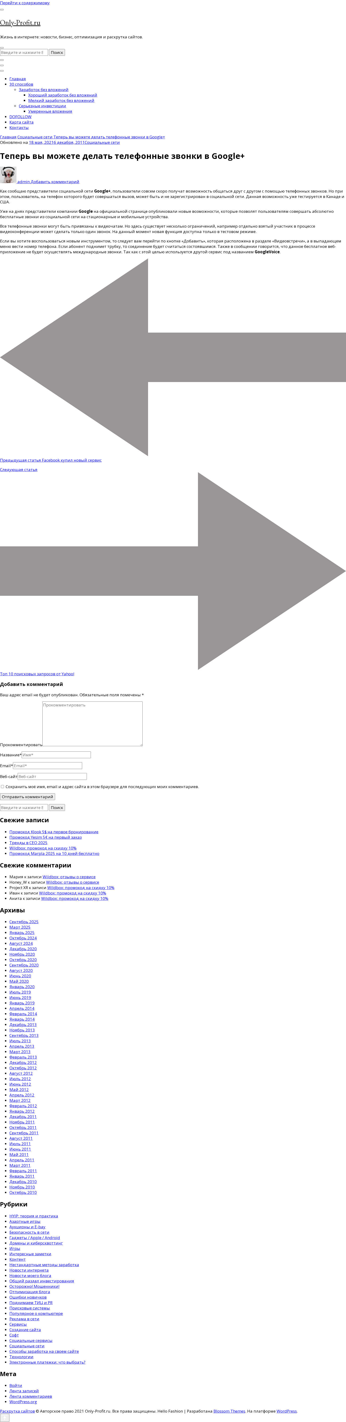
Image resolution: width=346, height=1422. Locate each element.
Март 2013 (20, 1051)
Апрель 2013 (21, 1046)
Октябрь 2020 (23, 959)
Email (6, 765)
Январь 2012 (22, 1111)
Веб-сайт (9, 776)
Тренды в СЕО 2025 (28, 842)
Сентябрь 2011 (24, 1133)
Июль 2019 (20, 992)
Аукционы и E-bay (27, 1226)
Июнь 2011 (20, 1149)
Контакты (19, 127)
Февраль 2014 (23, 1013)
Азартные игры (24, 1221)
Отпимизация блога (29, 1291)
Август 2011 (21, 1138)
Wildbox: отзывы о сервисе (69, 876)
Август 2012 (21, 1073)
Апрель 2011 (21, 1160)
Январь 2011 (22, 1176)
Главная (17, 78)
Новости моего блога (30, 1275)
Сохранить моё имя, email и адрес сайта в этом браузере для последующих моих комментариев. (102, 786)
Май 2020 (19, 981)
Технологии (21, 1356)
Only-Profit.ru (20, 22)
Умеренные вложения (50, 111)
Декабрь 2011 (23, 1116)
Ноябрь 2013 (22, 1030)
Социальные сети (102, 142)
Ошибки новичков (28, 1297)
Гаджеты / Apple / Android (34, 1237)
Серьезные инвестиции (42, 106)
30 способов (21, 84)
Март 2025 (20, 927)
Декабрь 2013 (23, 1024)
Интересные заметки (30, 1254)
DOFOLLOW (20, 116)
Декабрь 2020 (23, 948)
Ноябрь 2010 (22, 1187)
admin (23, 181)
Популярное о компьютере (36, 1313)
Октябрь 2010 (23, 1192)
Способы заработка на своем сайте (44, 1351)
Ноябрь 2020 (22, 954)
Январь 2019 (22, 1003)
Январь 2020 (22, 986)
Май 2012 (19, 1089)
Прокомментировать (21, 744)
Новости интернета (29, 1270)
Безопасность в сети (29, 1232)
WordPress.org (23, 1401)
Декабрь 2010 (23, 1181)
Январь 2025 (22, 932)
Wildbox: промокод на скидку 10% (42, 848)
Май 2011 (19, 1154)
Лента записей (24, 1391)
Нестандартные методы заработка (44, 1264)
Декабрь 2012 (23, 1062)
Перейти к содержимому (25, 2)
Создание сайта (25, 1329)
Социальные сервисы (30, 1340)
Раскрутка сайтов (17, 1411)
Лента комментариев (30, 1396)
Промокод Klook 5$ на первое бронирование (53, 831)
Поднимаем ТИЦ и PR (30, 1302)
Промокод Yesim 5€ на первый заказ (45, 837)
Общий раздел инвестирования (41, 1281)
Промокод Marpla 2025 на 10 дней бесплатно (54, 853)
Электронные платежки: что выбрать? (47, 1362)
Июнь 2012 (20, 1084)
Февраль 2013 (23, 1057)
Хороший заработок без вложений (62, 95)
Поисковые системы (29, 1308)
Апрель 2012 (21, 1095)
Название (11, 754)
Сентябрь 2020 (24, 965)
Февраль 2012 (23, 1105)
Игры (14, 1248)
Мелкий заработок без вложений (61, 100)
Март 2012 (20, 1100)
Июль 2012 (20, 1078)
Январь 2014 (22, 1019)
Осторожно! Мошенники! (34, 1286)
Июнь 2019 (20, 997)
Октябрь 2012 (23, 1068)
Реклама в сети (24, 1318)
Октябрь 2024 (23, 938)
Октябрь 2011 (23, 1127)
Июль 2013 (20, 1040)
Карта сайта (21, 122)
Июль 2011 (20, 1143)
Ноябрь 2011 (22, 1122)
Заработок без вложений (43, 89)
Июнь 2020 (20, 976)
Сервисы (18, 1324)
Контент (17, 1259)
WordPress (287, 1411)
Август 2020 (21, 970)
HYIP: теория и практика (33, 1216)
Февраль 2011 (23, 1170)
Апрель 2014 (21, 1008)
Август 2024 (21, 943)
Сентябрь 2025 (24, 921)
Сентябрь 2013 (24, 1035)
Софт (14, 1335)
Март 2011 (20, 1165)
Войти (15, 1385)
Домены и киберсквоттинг (36, 1243)
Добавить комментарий (55, 181)
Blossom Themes (229, 1411)
